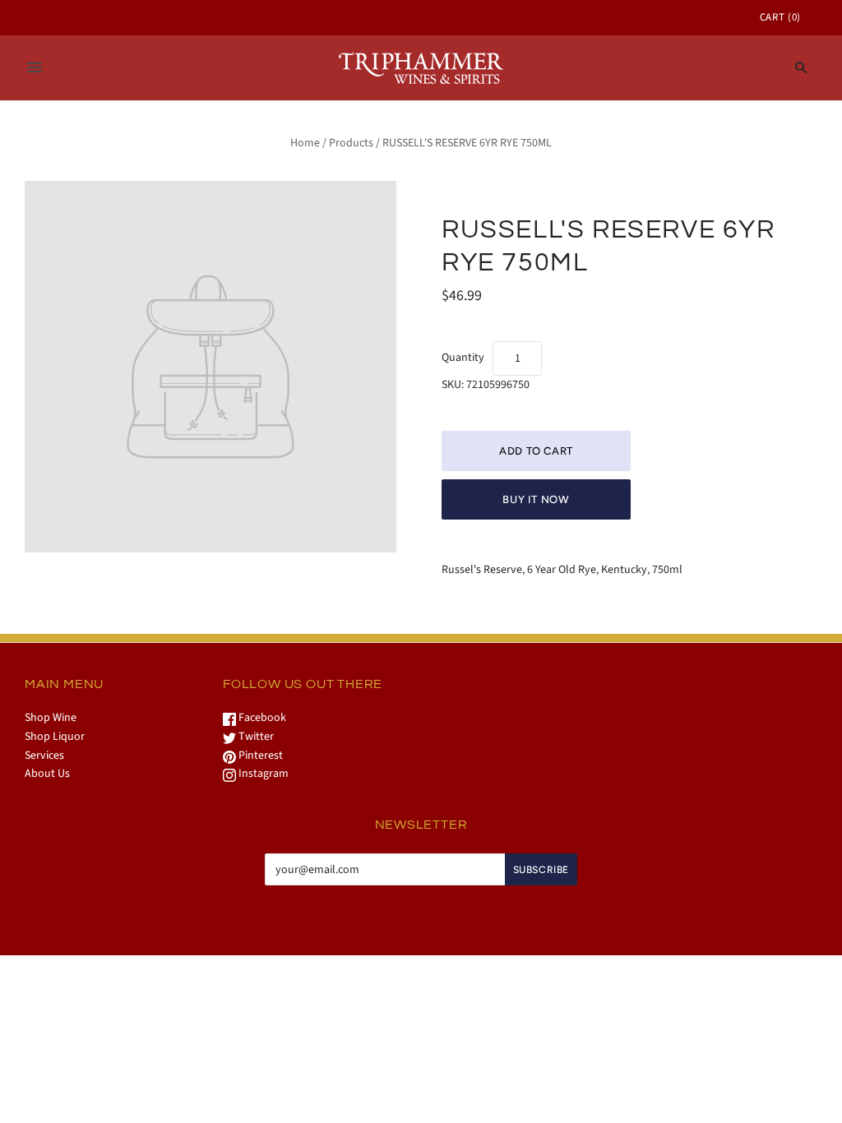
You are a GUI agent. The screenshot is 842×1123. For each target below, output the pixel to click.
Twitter (255, 736)
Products (351, 143)
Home (305, 143)
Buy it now (536, 499)
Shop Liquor (55, 736)
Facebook (261, 717)
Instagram (262, 773)
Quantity (463, 357)
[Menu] (34, 67)
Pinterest (259, 755)
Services (44, 755)
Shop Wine (50, 717)
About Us (47, 773)
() (780, 17)
